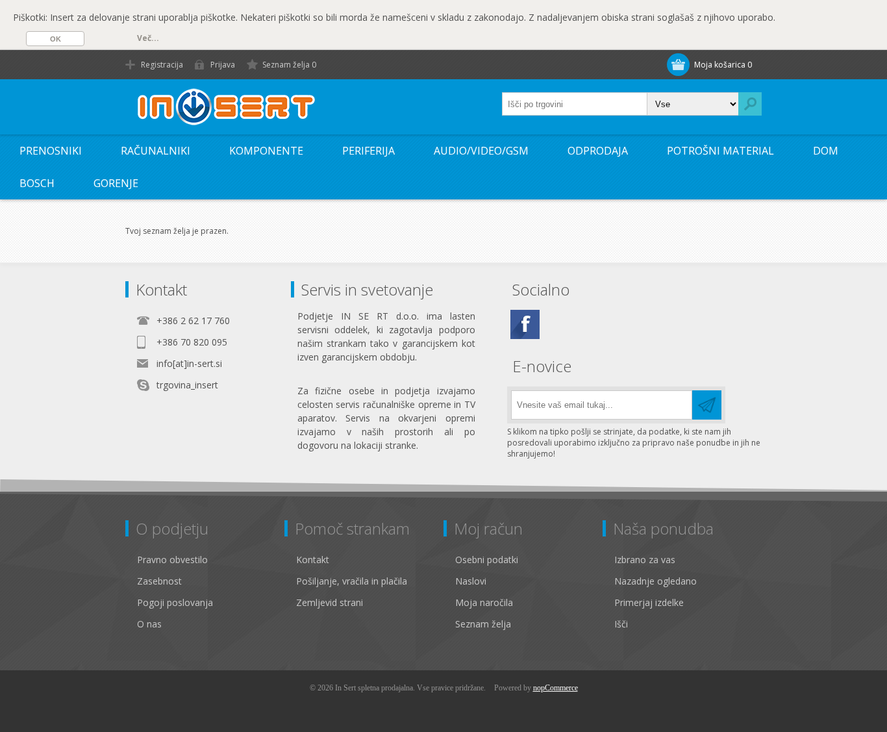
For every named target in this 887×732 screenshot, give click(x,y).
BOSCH (37, 183)
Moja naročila (484, 602)
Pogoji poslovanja (175, 602)
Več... (148, 38)
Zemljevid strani (329, 602)
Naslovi (470, 581)
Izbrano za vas (644, 559)
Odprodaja (598, 151)
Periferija (368, 151)
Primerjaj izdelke (649, 602)
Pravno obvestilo (172, 559)
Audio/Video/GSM (481, 151)
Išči (621, 624)
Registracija (162, 64)
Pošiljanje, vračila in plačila (351, 581)
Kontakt (312, 559)
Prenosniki (50, 151)
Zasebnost (159, 581)
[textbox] (574, 104)
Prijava (222, 64)
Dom (825, 151)
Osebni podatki (486, 559)
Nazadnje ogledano (655, 581)
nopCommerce (555, 687)
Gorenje (116, 183)
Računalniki (155, 151)
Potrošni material (720, 151)
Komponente (266, 151)
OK (55, 39)
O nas (149, 624)
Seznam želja (483, 624)
